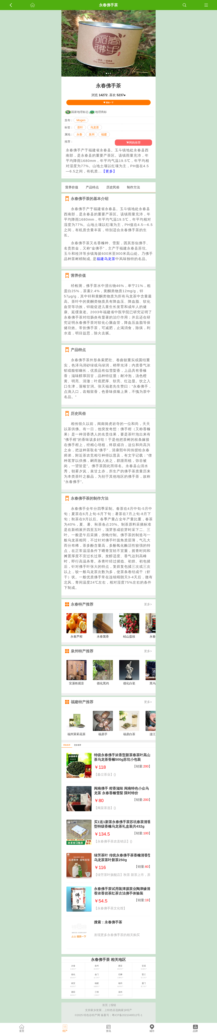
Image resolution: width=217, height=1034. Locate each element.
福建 (104, 134)
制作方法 (133, 187)
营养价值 (71, 187)
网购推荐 (135, 142)
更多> (148, 604)
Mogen (80, 120)
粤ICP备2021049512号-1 (127, 1015)
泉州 (92, 134)
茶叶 (80, 127)
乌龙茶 (94, 127)
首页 (105, 1005)
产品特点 (92, 187)
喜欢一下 (109, 102)
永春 (79, 134)
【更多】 (109, 171)
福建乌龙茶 (106, 259)
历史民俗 (112, 187)
